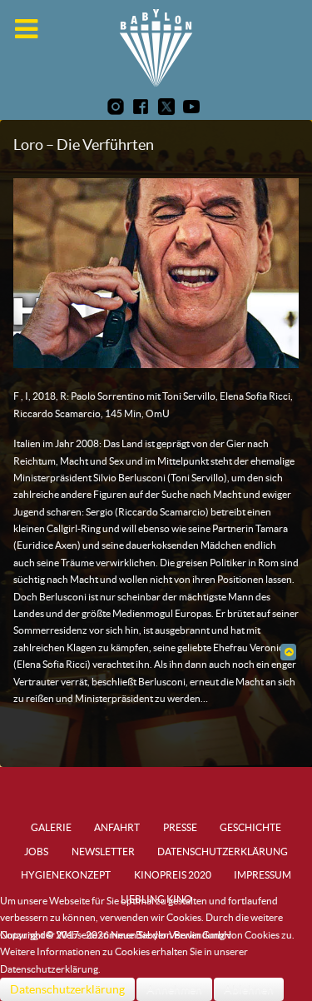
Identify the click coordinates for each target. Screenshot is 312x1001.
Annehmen (174, 989)
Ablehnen (249, 989)
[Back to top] (288, 651)
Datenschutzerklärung (67, 989)
